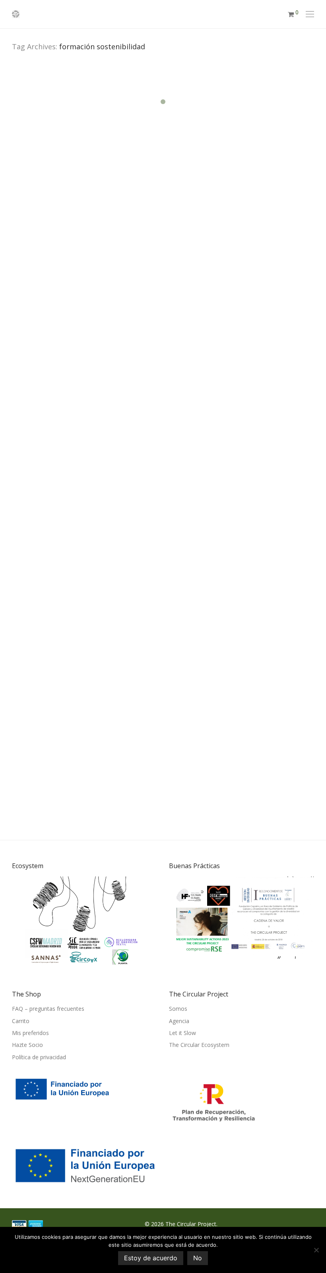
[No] (316, 1250)
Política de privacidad (39, 1057)
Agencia (179, 1021)
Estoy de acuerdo (150, 1258)
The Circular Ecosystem (199, 1045)
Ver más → (29, 345)
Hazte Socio (27, 1045)
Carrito (20, 1021)
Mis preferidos (30, 1033)
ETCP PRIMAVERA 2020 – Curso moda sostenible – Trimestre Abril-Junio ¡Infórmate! (83, 676)
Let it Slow (182, 1033)
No (197, 1258)
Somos (178, 1008)
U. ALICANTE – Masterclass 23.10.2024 (67, 237)
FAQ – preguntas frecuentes (48, 1008)
